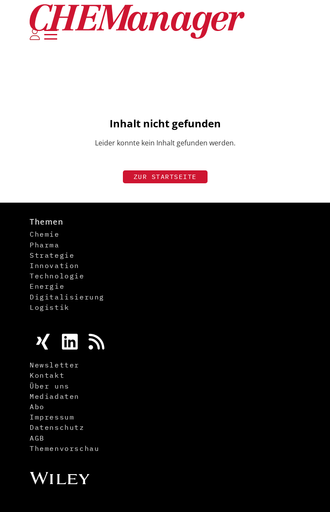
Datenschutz (57, 427)
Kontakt (47, 375)
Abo (37, 406)
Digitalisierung (67, 297)
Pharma (45, 245)
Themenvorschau (64, 448)
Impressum (52, 417)
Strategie (52, 255)
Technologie (57, 275)
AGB (37, 438)
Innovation (54, 265)
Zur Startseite (165, 177)
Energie (47, 286)
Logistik (50, 307)
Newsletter (54, 365)
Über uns (50, 386)
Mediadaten (54, 396)
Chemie (45, 234)
